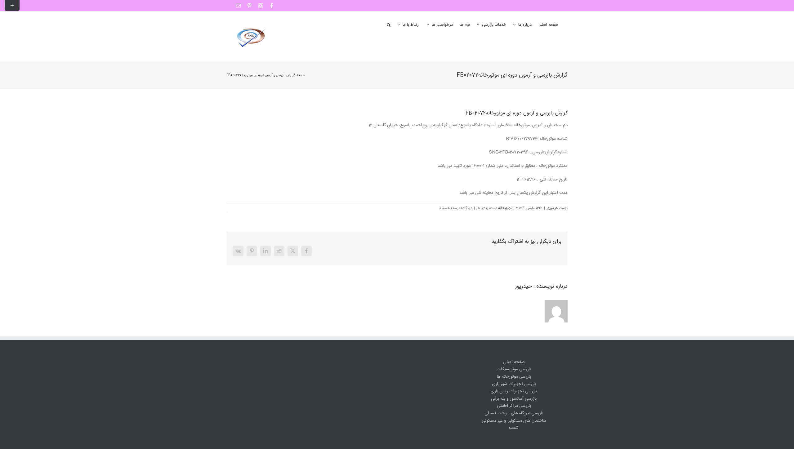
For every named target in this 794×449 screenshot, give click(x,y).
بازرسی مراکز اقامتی (514, 406)
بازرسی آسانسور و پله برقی (514, 398)
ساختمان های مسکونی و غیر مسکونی (514, 421)
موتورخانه (505, 208)
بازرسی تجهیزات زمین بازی (514, 391)
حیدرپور (552, 208)
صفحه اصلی (514, 362)
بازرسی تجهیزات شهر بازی (514, 384)
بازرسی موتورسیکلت (514, 369)
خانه (302, 75)
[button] (388, 24)
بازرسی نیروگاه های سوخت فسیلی (513, 413)
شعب (514, 428)
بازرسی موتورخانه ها (514, 376)
